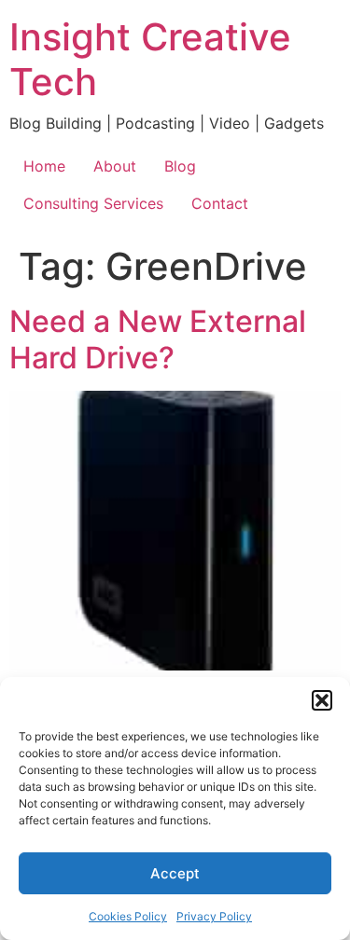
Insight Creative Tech (150, 59)
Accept (175, 873)
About (114, 166)
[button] (322, 700)
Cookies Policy (128, 916)
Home (44, 166)
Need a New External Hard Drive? (157, 339)
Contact (219, 203)
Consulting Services (93, 203)
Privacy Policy (214, 916)
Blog (180, 166)
